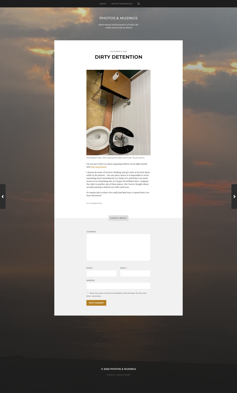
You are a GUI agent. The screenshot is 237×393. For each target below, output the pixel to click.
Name (89, 268)
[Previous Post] (3, 196)
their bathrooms (98, 167)
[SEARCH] (138, 4)
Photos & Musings (118, 18)
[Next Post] (234, 196)
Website (90, 280)
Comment (91, 232)
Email (123, 268)
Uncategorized (95, 203)
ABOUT (103, 4)
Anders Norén (123, 375)
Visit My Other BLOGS (121, 4)
